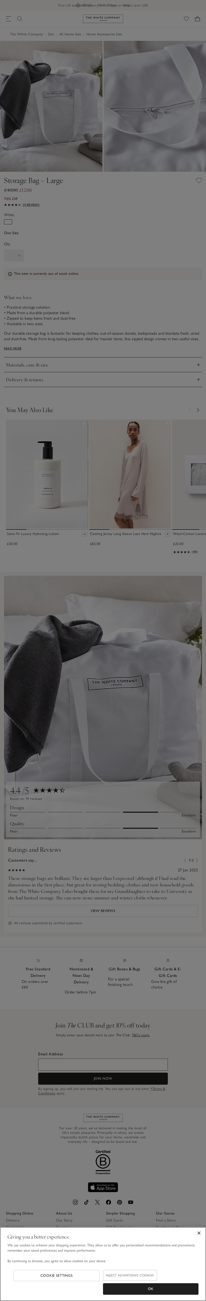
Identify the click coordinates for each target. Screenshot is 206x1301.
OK (150, 1289)
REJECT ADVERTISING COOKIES (130, 1275)
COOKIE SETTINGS (56, 1275)
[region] (103, 1264)
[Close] (198, 1233)
